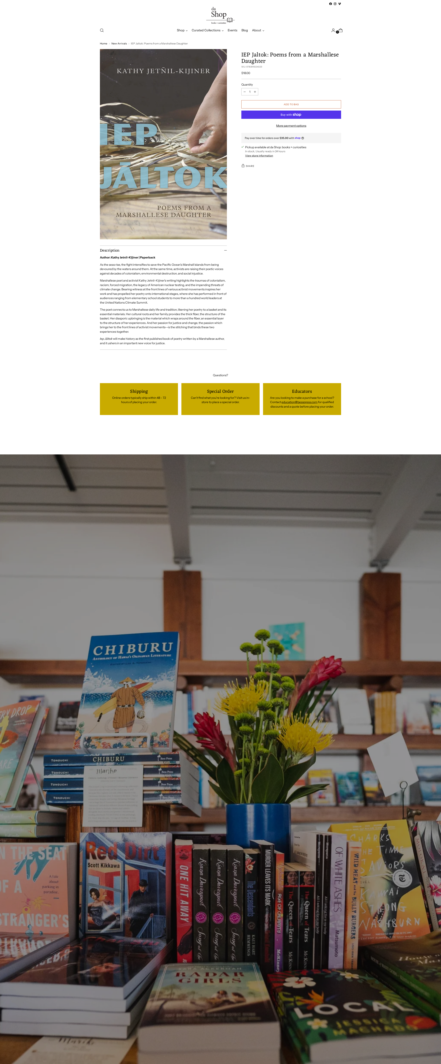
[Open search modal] (101, 30)
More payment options (291, 125)
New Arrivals (119, 43)
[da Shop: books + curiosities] (220, 15)
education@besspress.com (299, 402)
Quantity (247, 84)
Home (103, 43)
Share (250, 165)
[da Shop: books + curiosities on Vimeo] (339, 3)
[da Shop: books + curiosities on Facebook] (330, 3)
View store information (259, 155)
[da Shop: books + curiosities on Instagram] (335, 3)
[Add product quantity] (255, 91)
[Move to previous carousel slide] (330, 436)
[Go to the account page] (332, 30)
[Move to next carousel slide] (338, 436)
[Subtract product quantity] (245, 91)
